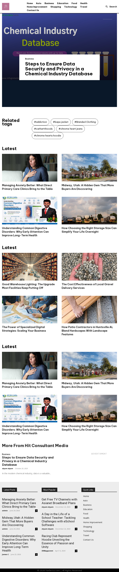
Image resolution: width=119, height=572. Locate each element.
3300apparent (47, 551)
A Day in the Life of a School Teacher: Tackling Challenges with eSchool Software (58, 519)
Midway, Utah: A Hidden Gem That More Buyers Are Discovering (18, 521)
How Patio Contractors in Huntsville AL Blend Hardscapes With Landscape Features (87, 330)
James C (5, 554)
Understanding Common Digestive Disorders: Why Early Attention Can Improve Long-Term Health (25, 231)
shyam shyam (7, 468)
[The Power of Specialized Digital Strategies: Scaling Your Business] (29, 310)
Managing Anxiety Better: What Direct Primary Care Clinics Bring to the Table (19, 503)
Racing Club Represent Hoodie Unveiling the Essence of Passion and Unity (58, 541)
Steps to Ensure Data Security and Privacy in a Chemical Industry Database (59, 68)
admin (5, 510)
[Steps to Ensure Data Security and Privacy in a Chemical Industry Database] (59, 46)
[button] (110, 6)
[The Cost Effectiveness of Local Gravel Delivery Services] (89, 267)
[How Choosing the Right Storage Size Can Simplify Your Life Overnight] (89, 211)
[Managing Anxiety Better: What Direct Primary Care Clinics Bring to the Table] (29, 168)
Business (29, 58)
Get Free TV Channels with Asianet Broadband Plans (59, 501)
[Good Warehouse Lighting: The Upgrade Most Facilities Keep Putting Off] (29, 267)
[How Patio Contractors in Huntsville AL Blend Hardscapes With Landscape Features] (89, 310)
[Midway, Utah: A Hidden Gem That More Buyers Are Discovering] (89, 168)
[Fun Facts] (5, 6)
